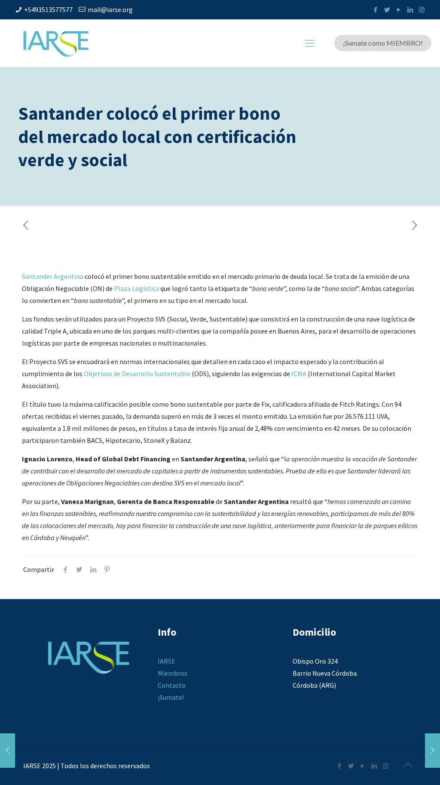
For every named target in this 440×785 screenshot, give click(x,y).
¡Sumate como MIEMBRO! (383, 43)
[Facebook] (375, 10)
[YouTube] (398, 10)
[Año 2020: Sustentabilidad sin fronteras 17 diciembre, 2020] (7, 750)
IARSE (166, 661)
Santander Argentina (52, 276)
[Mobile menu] (309, 43)
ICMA (298, 373)
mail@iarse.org (110, 9)
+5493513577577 (48, 9)
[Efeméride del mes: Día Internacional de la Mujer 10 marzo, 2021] (432, 750)
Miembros (172, 673)
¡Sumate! (171, 697)
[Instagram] (421, 10)
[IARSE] (56, 43)
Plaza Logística (136, 288)
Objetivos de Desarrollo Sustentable (137, 373)
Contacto (172, 685)
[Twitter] (386, 10)
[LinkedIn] (410, 10)
